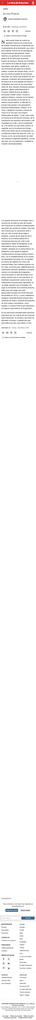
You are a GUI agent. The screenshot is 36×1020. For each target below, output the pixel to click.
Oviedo (22, 930)
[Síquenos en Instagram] (3, 963)
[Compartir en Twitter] (17, 31)
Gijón (21, 933)
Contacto (4, 951)
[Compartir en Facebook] (12, 31)
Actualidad (23, 942)
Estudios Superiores (26, 965)
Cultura (22, 947)
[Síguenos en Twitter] (9, 959)
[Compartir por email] (8, 31)
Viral (21, 953)
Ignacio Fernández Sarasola (18, 19)
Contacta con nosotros (8, 940)
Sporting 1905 (6, 980)
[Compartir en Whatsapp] (4, 31)
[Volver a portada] (18, 3)
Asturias (22, 927)
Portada (22, 924)
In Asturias (23, 977)
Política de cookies (29, 1016)
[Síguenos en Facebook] (3, 959)
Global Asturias (24, 950)
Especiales (23, 962)
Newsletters (5, 930)
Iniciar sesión (25, 910)
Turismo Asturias (25, 992)
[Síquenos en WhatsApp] (3, 968)
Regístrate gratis (11, 910)
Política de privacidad (16, 1016)
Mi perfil (3, 927)
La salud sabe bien (25, 989)
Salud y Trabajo (24, 995)
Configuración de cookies (25, 1017)
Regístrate (4, 933)
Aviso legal (5, 1016)
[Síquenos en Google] (9, 968)
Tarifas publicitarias (7, 948)
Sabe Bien (23, 983)
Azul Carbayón (6, 983)
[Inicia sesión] (32, 2)
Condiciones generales (10, 1017)
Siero (21, 939)
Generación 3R (24, 986)
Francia (14, 327)
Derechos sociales (25, 968)
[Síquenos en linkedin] (9, 963)
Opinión (22, 945)
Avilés (21, 936)
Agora (21, 980)
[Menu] (3, 3)
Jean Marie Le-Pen (23, 327)
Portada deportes (7, 977)
